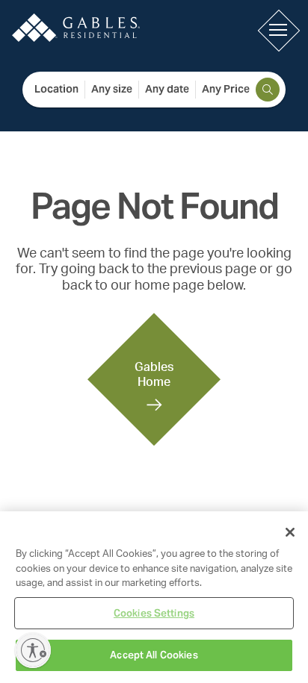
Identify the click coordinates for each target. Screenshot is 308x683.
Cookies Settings (154, 613)
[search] (268, 90)
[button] (278, 30)
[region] (154, 597)
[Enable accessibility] (33, 650)
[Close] (290, 532)
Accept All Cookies (153, 655)
